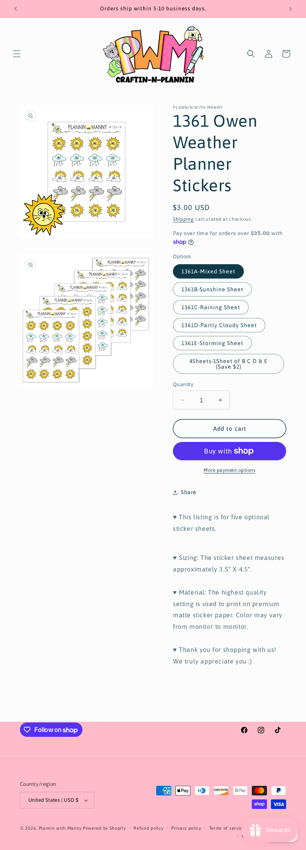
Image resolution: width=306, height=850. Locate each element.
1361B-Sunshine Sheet (212, 289)
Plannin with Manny (60, 828)
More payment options (229, 470)
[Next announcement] (290, 9)
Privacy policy (186, 828)
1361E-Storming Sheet (212, 343)
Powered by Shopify (104, 828)
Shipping (183, 219)
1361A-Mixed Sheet (208, 271)
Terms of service (227, 828)
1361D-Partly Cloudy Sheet (219, 325)
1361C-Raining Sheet (210, 307)
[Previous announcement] (15, 9)
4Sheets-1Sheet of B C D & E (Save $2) (228, 364)
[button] (17, 54)
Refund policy (148, 828)
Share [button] (188, 492)
